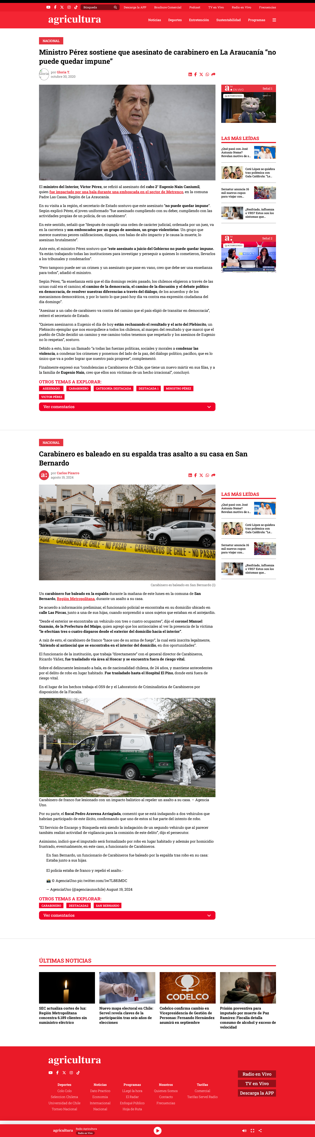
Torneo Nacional (64, 1109)
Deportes (175, 20)
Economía (100, 1097)
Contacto (166, 1097)
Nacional (51, 41)
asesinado (51, 388)
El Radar (132, 1097)
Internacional (100, 1103)
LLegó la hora (132, 1091)
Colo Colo (64, 1091)
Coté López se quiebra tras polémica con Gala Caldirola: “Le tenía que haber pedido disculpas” (260, 172)
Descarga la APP (135, 7)
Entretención (199, 20)
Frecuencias (267, 7)
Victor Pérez (51, 397)
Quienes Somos (166, 1091)
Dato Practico (100, 1091)
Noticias (154, 20)
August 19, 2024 (119, 889)
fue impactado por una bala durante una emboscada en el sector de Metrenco (116, 191)
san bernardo (107, 905)
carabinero (78, 388)
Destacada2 (78, 905)
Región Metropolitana (76, 598)
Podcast (194, 7)
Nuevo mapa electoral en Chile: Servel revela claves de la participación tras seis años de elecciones (126, 1015)
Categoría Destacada (113, 388)
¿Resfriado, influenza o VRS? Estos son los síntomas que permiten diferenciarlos (259, 213)
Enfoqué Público (132, 1103)
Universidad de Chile (64, 1103)
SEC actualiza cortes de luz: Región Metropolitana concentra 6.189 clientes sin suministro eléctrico (63, 1015)
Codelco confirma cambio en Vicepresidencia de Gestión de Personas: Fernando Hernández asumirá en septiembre (187, 1015)
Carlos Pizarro (68, 473)
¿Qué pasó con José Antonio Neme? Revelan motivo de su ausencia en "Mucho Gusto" (236, 152)
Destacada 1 (149, 388)
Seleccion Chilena (64, 1097)
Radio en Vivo (241, 7)
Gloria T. (63, 72)
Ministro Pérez (178, 388)
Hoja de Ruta (132, 1109)
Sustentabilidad (228, 20)
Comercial (202, 1091)
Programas (256, 20)
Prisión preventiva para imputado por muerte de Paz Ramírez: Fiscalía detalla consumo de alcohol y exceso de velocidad (248, 1018)
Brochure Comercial (167, 7)
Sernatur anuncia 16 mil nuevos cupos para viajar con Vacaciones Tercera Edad (235, 192)
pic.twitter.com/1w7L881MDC (102, 880)
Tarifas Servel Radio (202, 1097)
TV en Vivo (216, 7)
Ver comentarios (59, 406)
